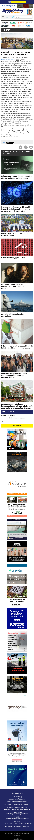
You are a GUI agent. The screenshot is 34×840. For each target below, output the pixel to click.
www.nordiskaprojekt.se (17, 798)
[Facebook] (26, 147)
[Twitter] (20, 147)
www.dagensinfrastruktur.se (17, 799)
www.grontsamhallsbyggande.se (17, 801)
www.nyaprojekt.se (17, 796)
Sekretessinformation (17, 839)
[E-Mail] (31, 147)
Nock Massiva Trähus (8, 60)
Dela (3, 142)
